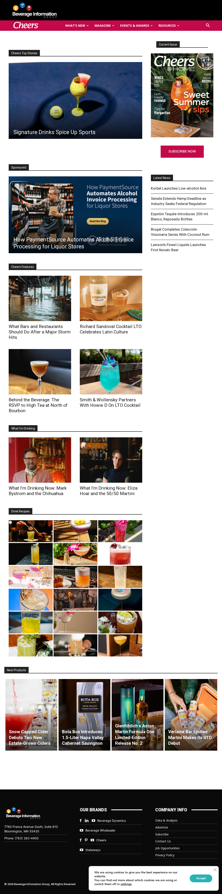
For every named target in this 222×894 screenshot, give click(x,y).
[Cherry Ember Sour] (120, 554)
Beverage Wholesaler (100, 830)
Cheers (101, 840)
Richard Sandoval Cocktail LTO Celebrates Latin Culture (111, 329)
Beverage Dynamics (111, 820)
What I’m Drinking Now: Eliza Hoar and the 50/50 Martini (108, 491)
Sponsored (18, 167)
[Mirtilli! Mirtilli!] (76, 531)
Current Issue (168, 44)
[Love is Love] (120, 600)
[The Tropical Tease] (76, 554)
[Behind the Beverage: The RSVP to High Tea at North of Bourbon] (75, 100)
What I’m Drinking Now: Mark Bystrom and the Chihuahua (38, 491)
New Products (16, 670)
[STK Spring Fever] (120, 622)
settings (126, 884)
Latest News (161, 178)
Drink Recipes (20, 511)
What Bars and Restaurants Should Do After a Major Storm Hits (39, 332)
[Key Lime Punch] (31, 600)
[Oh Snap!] (31, 645)
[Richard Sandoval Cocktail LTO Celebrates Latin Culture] (111, 298)
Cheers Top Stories (24, 53)
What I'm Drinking (23, 428)
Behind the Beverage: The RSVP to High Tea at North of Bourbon (38, 405)
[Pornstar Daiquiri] (120, 645)
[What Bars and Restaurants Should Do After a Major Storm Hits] (40, 298)
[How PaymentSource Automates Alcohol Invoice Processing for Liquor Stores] (75, 214)
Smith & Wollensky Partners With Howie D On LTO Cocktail (110, 402)
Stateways (92, 850)
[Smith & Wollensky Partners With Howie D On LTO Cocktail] (111, 371)
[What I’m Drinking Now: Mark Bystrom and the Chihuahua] (40, 460)
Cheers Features (22, 267)
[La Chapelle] (31, 531)
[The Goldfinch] (31, 622)
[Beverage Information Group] (41, 10)
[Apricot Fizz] (76, 577)
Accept (201, 878)
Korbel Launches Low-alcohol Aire (178, 188)
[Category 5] (120, 531)
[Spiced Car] (76, 645)
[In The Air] (120, 577)
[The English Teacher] (31, 577)
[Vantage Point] (31, 554)
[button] (208, 25)
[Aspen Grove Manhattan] (76, 600)
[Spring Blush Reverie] (76, 622)
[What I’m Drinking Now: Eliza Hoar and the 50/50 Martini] (111, 460)
